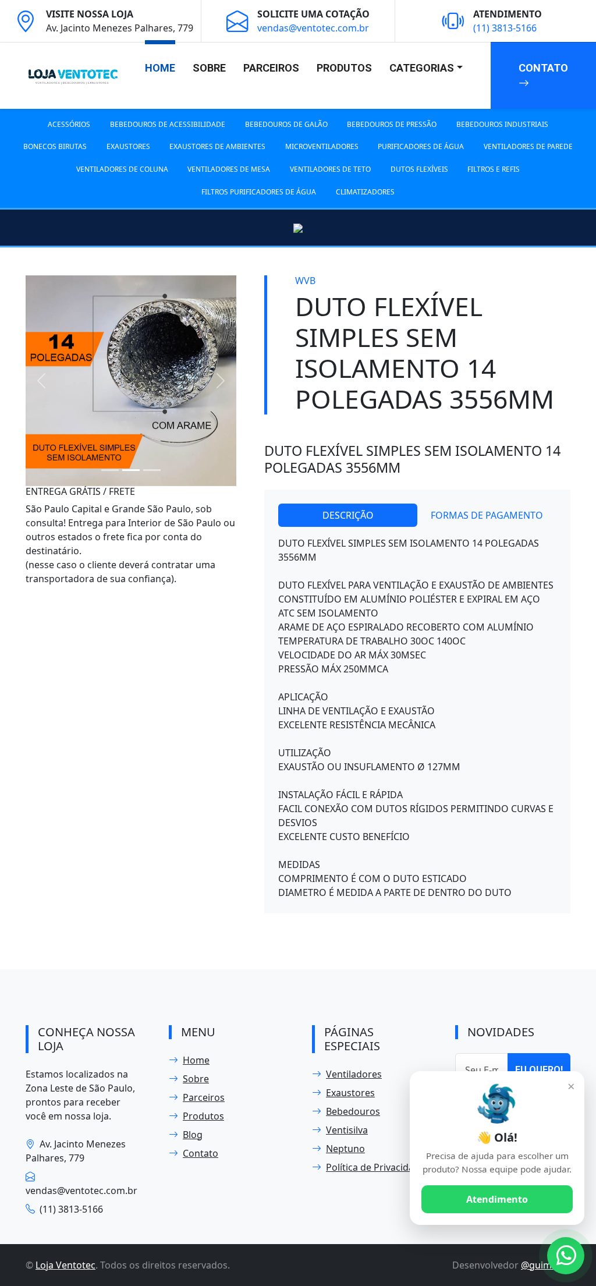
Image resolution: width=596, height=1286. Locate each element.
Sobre (209, 68)
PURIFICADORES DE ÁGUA (421, 146)
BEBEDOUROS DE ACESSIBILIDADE (167, 124)
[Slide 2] (131, 470)
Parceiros (271, 68)
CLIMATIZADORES (365, 192)
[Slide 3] (152, 470)
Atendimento (497, 1199)
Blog (193, 1134)
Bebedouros (353, 1111)
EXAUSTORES (128, 146)
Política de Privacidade (375, 1167)
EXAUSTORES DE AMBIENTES (217, 146)
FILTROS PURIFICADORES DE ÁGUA (258, 192)
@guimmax (545, 1265)
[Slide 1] (110, 470)
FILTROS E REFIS (493, 169)
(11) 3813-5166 (505, 28)
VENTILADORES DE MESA (228, 169)
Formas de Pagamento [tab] (487, 515)
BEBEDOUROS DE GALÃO (286, 124)
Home (160, 68)
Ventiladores (354, 1074)
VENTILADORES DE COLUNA (122, 169)
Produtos (344, 68)
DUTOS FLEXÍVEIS (419, 169)
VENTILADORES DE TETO (330, 169)
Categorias (421, 68)
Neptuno (345, 1148)
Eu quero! (539, 1069)
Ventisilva (347, 1130)
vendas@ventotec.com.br (313, 28)
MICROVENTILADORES (322, 146)
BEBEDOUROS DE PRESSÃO (392, 124)
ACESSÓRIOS (69, 124)
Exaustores (350, 1092)
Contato (543, 68)
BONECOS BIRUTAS (55, 146)
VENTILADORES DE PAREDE (528, 146)
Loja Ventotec (65, 1265)
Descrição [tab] (348, 515)
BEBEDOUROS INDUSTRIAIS (502, 124)
